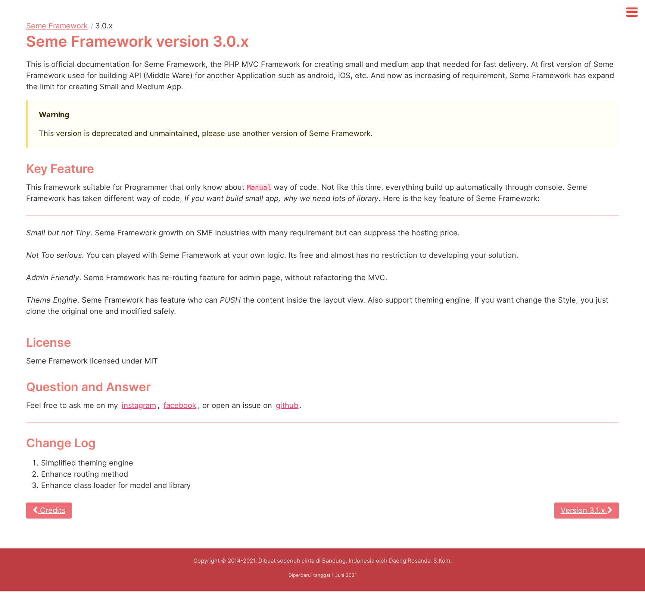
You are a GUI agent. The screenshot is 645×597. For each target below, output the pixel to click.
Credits (51, 510)
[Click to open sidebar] (632, 10)
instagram (139, 405)
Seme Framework (57, 25)
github (287, 405)
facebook (179, 405)
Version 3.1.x (584, 510)
